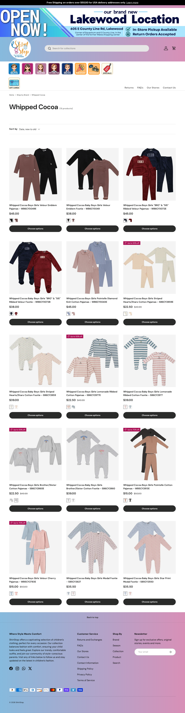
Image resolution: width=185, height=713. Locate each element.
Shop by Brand (23, 95)
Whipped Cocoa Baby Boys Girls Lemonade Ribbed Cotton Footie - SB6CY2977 (147, 393)
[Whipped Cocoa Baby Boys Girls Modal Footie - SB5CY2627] (92, 547)
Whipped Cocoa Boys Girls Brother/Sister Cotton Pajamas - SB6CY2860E (32, 487)
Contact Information (87, 662)
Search (116, 662)
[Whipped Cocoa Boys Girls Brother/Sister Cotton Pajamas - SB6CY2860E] (35, 454)
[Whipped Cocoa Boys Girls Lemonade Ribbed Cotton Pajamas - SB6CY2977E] (92, 361)
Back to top (92, 617)
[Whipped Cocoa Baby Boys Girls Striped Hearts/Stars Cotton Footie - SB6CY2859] (35, 361)
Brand (116, 639)
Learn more (132, 2)
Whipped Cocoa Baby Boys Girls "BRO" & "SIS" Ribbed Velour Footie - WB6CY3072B (35, 300)
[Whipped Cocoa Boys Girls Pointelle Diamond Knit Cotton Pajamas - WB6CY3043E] (92, 267)
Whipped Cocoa (38, 95)
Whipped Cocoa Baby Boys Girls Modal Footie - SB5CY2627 (92, 580)
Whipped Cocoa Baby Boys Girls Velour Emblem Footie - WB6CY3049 (88, 207)
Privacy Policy (84, 674)
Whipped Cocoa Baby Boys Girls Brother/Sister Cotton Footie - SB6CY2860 (90, 487)
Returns (129, 87)
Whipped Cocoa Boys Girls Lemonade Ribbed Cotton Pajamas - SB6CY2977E (91, 393)
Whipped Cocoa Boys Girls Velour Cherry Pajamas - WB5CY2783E (32, 580)
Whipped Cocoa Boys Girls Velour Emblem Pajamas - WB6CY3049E (33, 207)
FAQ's (140, 87)
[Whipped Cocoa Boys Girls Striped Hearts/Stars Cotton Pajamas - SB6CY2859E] (149, 267)
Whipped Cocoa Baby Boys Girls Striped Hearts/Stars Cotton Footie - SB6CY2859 (32, 393)
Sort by (13, 128)
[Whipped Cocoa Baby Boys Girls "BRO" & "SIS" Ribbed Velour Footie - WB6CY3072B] (35, 267)
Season (116, 645)
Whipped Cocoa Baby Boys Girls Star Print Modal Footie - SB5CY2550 (147, 580)
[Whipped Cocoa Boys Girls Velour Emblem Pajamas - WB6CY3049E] (35, 174)
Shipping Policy (85, 668)
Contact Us (169, 87)
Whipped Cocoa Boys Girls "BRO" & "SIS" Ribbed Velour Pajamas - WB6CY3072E (146, 207)
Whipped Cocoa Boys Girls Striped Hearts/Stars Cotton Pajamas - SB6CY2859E (148, 300)
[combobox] (97, 48)
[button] (174, 48)
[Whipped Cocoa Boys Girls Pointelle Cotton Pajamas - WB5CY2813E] (149, 454)
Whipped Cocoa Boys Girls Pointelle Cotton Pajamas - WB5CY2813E (147, 487)
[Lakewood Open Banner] (92, 9)
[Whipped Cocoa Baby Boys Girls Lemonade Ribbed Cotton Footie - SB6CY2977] (149, 361)
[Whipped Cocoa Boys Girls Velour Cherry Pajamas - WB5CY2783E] (35, 547)
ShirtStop (20, 702)
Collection (118, 651)
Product (117, 657)
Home (11, 95)
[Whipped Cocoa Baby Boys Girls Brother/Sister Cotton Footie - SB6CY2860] (92, 454)
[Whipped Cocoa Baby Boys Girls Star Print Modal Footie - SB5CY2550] (149, 547)
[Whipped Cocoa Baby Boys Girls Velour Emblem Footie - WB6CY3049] (92, 174)
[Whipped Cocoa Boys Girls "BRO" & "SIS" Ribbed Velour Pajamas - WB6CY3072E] (149, 174)
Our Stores (153, 87)
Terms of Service (86, 680)
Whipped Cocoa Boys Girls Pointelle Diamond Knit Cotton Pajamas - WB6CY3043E (91, 300)
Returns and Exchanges (89, 639)
